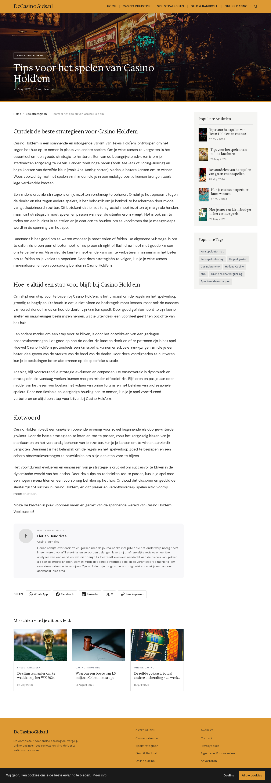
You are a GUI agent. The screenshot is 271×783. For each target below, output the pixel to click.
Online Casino (236, 6)
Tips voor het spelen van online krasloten (228, 152)
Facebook (67, 594)
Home (111, 6)
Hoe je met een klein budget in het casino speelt (230, 212)
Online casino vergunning (226, 274)
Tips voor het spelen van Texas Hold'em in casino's (227, 132)
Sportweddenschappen (215, 281)
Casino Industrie (137, 6)
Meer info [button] (99, 775)
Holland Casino (234, 266)
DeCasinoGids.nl (31, 732)
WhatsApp (41, 594)
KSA (203, 274)
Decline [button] (229, 775)
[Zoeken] (255, 6)
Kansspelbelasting (212, 259)
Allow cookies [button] (252, 775)
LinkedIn (92, 594)
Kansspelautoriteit (212, 251)
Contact (206, 738)
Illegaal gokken (238, 259)
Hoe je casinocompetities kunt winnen (230, 192)
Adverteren (209, 761)
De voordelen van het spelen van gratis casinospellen (230, 172)
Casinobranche (210, 266)
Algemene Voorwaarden (218, 753)
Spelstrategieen (170, 6)
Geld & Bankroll (204, 6)
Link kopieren (135, 594)
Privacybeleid (210, 746)
